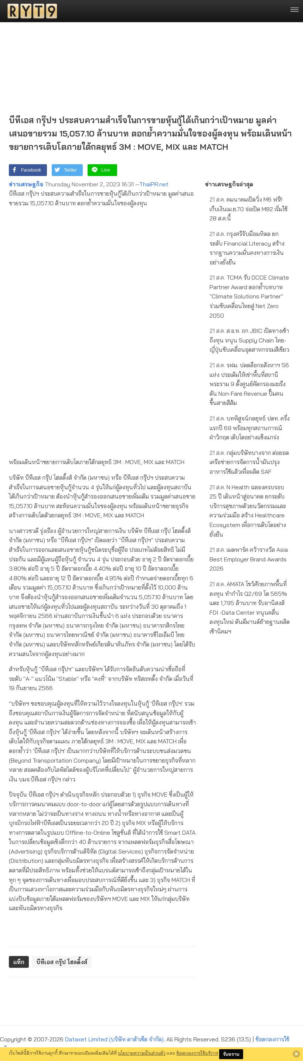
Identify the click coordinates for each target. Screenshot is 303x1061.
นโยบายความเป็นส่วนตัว (142, 1053)
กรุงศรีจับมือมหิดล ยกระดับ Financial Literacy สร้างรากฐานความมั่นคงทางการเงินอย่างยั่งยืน (247, 248)
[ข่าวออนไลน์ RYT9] (30, 11)
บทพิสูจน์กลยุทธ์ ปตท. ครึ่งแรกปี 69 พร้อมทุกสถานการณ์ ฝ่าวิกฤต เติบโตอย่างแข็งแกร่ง (250, 428)
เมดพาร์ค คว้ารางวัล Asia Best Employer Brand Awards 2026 (249, 559)
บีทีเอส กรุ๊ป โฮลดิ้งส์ (61, 962)
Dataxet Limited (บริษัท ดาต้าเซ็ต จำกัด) (114, 1039)
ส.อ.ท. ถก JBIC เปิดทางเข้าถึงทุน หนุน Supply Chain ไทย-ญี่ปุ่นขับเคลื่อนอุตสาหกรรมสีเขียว (249, 340)
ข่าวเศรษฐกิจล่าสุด (229, 184)
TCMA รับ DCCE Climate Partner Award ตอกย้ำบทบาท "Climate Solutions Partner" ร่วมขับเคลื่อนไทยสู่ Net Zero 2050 (249, 296)
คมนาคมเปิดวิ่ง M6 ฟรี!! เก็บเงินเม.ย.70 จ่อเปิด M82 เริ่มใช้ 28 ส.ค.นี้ (248, 209)
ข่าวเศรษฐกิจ (26, 184)
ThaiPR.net (153, 184)
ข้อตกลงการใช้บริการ (197, 1053)
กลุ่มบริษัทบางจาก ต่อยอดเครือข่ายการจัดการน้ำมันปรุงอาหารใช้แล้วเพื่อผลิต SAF (249, 462)
